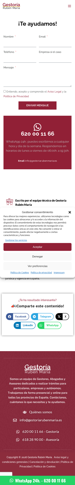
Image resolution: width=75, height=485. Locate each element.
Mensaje (8, 67)
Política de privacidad (41, 273)
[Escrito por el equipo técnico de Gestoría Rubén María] (9, 201)
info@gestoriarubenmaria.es (41, 161)
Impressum (59, 273)
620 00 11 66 (37, 133)
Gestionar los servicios (16, 240)
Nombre (8, 36)
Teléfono (9, 52)
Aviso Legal (54, 91)
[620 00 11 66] (37, 127)
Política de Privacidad (16, 96)
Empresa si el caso (50, 52)
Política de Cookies (19, 273)
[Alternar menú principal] (69, 6)
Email (42, 36)
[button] (70, 212)
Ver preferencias (37, 266)
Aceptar (37, 247)
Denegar (37, 256)
